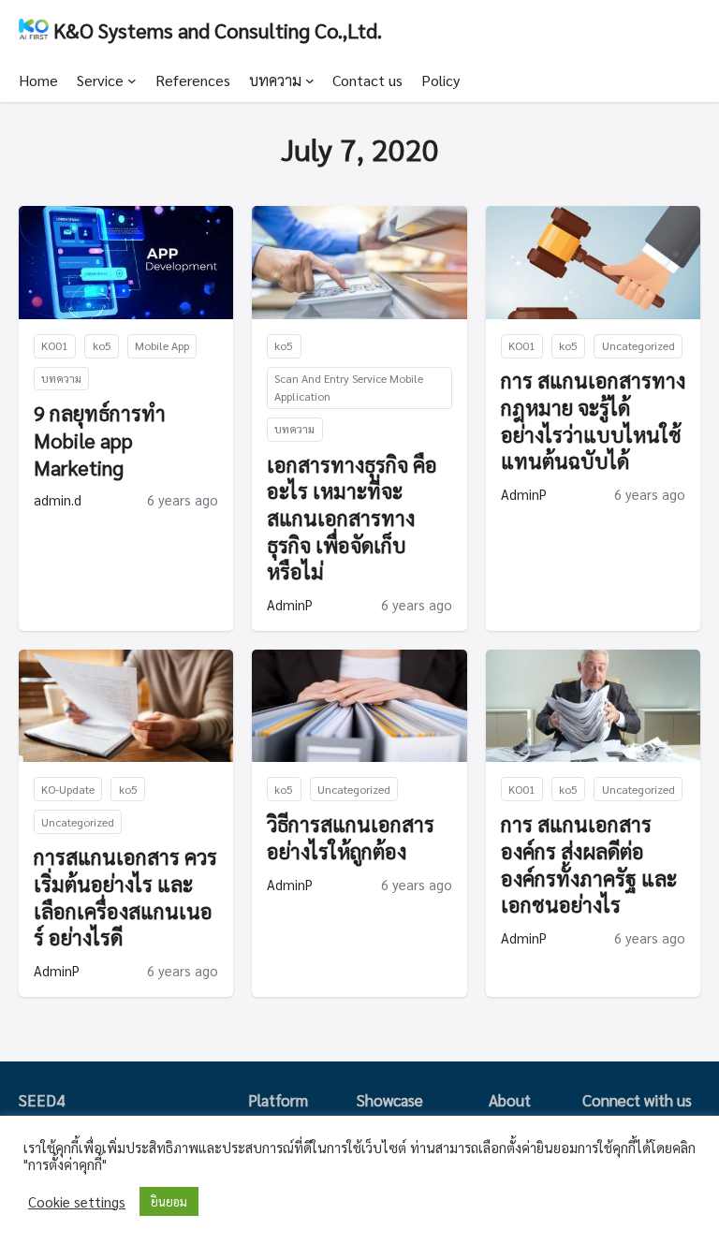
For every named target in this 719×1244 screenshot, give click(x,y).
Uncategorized (638, 345)
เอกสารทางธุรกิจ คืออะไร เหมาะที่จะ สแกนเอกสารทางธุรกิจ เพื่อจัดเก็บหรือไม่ (352, 518)
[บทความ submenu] (310, 80)
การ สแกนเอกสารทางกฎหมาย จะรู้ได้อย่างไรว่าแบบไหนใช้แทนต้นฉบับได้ (593, 420)
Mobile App (162, 345)
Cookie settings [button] (76, 1201)
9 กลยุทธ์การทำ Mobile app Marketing (100, 439)
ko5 (102, 345)
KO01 (54, 345)
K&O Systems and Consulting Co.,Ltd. (217, 29)
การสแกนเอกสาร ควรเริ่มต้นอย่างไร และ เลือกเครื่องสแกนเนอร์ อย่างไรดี (125, 896)
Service (100, 80)
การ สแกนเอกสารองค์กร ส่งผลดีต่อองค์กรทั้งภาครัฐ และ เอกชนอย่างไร (589, 864)
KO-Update (68, 789)
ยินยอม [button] (169, 1201)
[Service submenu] (132, 80)
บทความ (275, 80)
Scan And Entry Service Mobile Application (348, 387)
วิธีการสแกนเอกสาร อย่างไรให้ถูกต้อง (350, 837)
